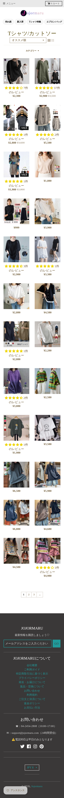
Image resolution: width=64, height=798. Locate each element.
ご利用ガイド (32, 669)
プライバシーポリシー (32, 677)
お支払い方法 (32, 707)
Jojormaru (36, 786)
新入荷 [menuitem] (20, 21)
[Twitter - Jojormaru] (22, 746)
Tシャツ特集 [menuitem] (35, 21)
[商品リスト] (52, 40)
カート (55, 3)
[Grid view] (49, 40)
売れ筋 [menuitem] (8, 21)
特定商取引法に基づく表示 (32, 673)
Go (56, 643)
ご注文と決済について (32, 699)
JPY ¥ (30, 767)
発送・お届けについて (32, 682)
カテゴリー (31, 51)
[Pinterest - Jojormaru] (41, 746)
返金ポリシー (32, 703)
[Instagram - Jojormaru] (35, 746)
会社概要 (32, 665)
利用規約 (32, 694)
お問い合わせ (32, 690)
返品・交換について (32, 686)
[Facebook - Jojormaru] (29, 746)
